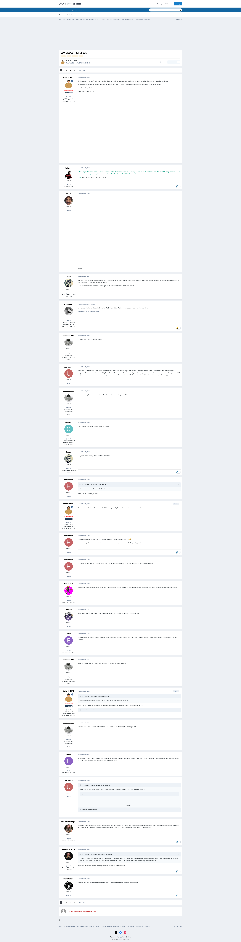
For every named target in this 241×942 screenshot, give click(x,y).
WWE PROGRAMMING (83, 63)
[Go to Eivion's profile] (68, 640)
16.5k (69, 293)
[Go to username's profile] (68, 373)
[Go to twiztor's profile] (68, 174)
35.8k (69, 895)
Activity (71, 10)
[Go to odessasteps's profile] (68, 342)
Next (70, 70)
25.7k (69, 96)
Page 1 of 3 (82, 70)
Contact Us (120, 937)
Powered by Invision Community (120, 939)
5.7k (69, 184)
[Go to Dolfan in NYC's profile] (63, 62)
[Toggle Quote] (80, 484)
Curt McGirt (68, 879)
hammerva (68, 480)
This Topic (172, 10)
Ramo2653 (68, 584)
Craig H (68, 422)
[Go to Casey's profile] (68, 283)
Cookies (128, 937)
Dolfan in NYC (72, 61)
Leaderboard (80, 10)
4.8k (69, 210)
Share (163, 62)
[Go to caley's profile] (68, 200)
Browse (63, 10)
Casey (68, 276)
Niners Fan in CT (68, 849)
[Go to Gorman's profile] (68, 616)
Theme (112, 937)
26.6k (69, 439)
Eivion (68, 634)
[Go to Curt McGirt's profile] (68, 885)
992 (69, 320)
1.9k (69, 383)
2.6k (69, 838)
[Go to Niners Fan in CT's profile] (68, 856)
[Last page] (74, 70)
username (68, 367)
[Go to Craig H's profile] (68, 429)
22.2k (69, 866)
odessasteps (68, 336)
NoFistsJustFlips (68, 822)
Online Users (71, 15)
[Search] (180, 9)
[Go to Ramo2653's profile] (68, 590)
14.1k (69, 496)
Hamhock (68, 304)
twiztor (68, 168)
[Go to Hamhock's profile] (68, 311)
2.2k (69, 600)
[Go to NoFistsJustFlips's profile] (68, 828)
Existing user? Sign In (164, 4)
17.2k (69, 650)
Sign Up (178, 4)
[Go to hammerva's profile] (68, 486)
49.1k (69, 352)
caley (68, 194)
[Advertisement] (93, 36)
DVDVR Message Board (70, 4)
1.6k (69, 626)
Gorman (68, 610)
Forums (61, 15)
